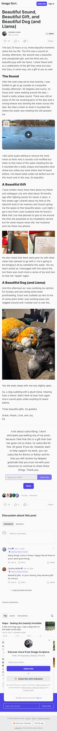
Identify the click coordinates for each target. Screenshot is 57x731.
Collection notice (44, 718)
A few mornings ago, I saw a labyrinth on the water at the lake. (21, 628)
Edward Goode (14, 32)
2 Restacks (33, 495)
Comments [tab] (8, 524)
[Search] (52, 615)
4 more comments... (10, 602)
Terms (34, 718)
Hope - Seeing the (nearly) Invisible (21, 623)
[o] (28, 134)
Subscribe (42, 4)
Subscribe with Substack (30, 678)
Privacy (27, 718)
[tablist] (13, 524)
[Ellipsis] (53, 548)
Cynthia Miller (14, 568)
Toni (10, 548)
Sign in (51, 4)
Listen (51, 33)
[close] (49, 640)
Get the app (39, 723)
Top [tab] (5, 616)
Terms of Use (41, 685)
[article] (28, 630)
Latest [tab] (12, 616)
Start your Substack (23, 723)
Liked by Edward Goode (19, 552)
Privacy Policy (28, 690)
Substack (17, 728)
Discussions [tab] (22, 616)
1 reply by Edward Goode (21, 590)
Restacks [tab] (19, 524)
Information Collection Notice (33, 687)
